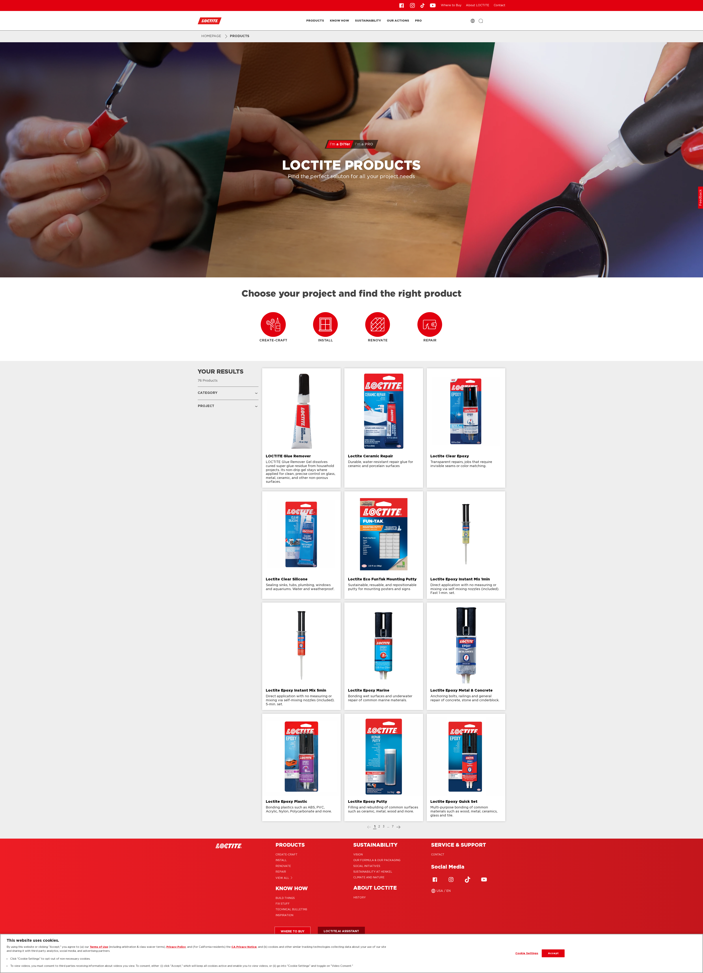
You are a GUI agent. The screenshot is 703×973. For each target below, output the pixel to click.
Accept (553, 953)
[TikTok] (467, 879)
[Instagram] (451, 879)
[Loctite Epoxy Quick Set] (466, 767)
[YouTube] (484, 879)
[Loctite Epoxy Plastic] (301, 767)
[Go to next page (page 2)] (398, 827)
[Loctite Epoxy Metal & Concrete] (466, 656)
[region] (351, 953)
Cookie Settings (526, 953)
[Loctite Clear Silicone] (301, 545)
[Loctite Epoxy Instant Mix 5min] (301, 656)
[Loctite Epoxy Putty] (383, 767)
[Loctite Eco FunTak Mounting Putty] (383, 545)
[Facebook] (434, 879)
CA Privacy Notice (244, 947)
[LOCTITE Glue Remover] (301, 428)
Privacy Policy (176, 947)
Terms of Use (99, 947)
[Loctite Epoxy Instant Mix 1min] (466, 545)
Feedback (700, 197)
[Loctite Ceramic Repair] (383, 428)
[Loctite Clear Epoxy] (466, 428)
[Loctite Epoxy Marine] (383, 656)
